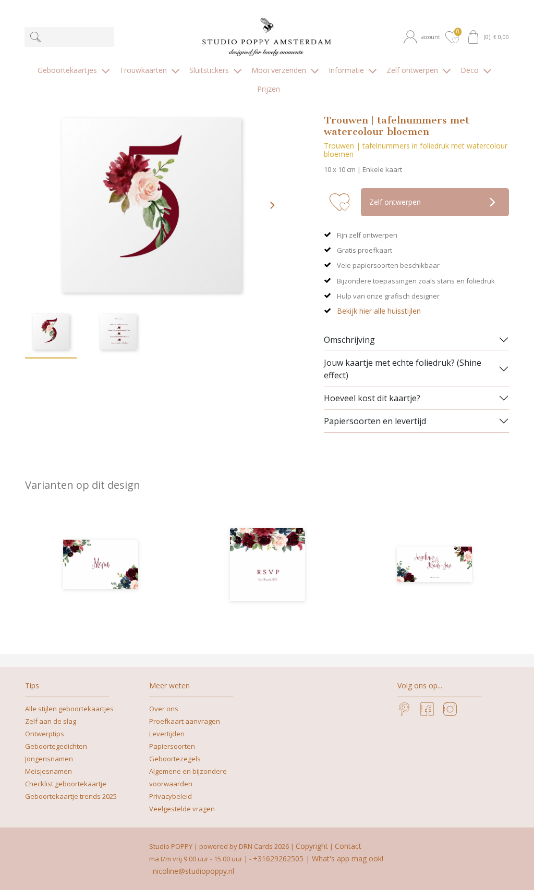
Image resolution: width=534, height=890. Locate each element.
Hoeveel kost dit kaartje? (372, 398)
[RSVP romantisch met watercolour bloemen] (267, 564)
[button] (423, 37)
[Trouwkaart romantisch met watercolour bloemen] (434, 564)
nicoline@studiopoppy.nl (193, 871)
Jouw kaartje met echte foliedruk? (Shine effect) (402, 369)
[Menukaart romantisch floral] (100, 564)
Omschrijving (349, 339)
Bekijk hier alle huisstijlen (379, 311)
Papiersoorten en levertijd (375, 421)
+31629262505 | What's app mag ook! (318, 858)
